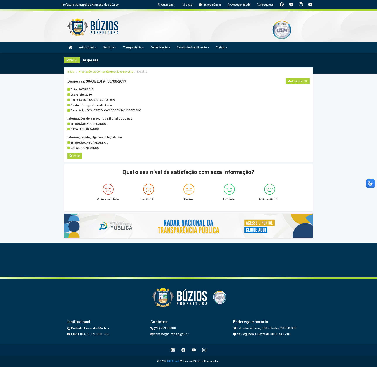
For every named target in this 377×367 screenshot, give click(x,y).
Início (70, 71)
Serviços (109, 47)
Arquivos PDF (299, 81)
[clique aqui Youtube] (194, 350)
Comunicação (159, 47)
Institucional (87, 47)
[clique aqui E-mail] (173, 350)
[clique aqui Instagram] (204, 350)
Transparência (132, 47)
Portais (221, 47)
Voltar (76, 155)
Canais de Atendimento (192, 47)
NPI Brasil (173, 361)
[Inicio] (70, 47)
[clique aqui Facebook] (183, 350)
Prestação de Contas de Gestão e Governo (106, 71)
